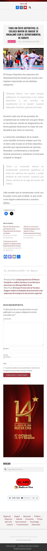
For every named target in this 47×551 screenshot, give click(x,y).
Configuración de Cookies (28, 546)
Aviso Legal (10, 546)
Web (4, 363)
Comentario (6, 320)
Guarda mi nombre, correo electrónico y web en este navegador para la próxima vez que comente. (21, 369)
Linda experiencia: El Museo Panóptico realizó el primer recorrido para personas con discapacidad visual (22, 282)
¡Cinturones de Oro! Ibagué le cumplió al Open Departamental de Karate (12, 243)
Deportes (11, 41)
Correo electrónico (6, 357)
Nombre (6, 349)
